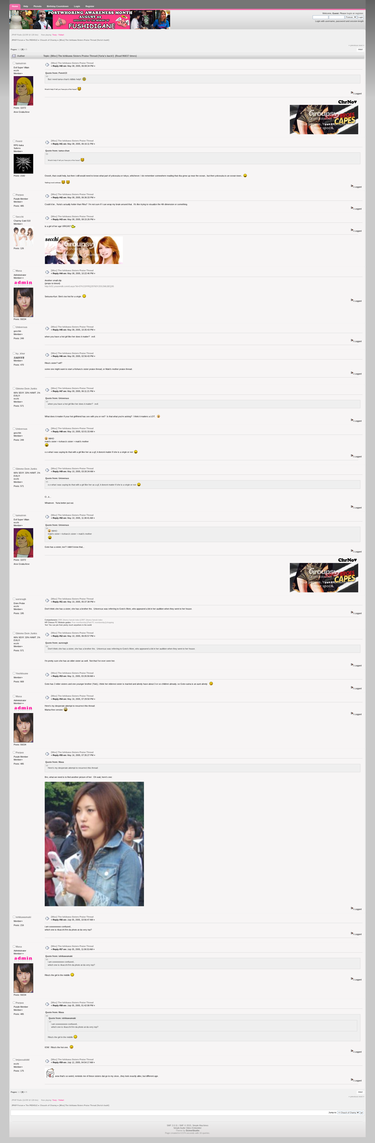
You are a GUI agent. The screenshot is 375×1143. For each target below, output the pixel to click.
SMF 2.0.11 (172, 1125)
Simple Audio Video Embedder (187, 1128)
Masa (19, 270)
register (359, 13)
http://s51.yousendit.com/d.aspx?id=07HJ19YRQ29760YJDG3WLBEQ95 (79, 286)
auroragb (21, 599)
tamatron (21, 63)
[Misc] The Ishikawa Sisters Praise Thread (72, 63)
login (349, 13)
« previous (353, 45)
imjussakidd (22, 1059)
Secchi (19, 216)
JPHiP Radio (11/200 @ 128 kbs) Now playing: (38, 35)
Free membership (79, 622)
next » (361, 45)
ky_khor (20, 353)
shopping (110, 622)
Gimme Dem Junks (26, 388)
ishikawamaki (23, 917)
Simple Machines (200, 1125)
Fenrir (19, 141)
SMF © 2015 (185, 1125)
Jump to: (333, 1112)
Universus (21, 327)
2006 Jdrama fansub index (68, 620)
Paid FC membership (96, 622)
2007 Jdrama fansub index (92, 620)
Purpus (20, 195)
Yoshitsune (22, 673)
